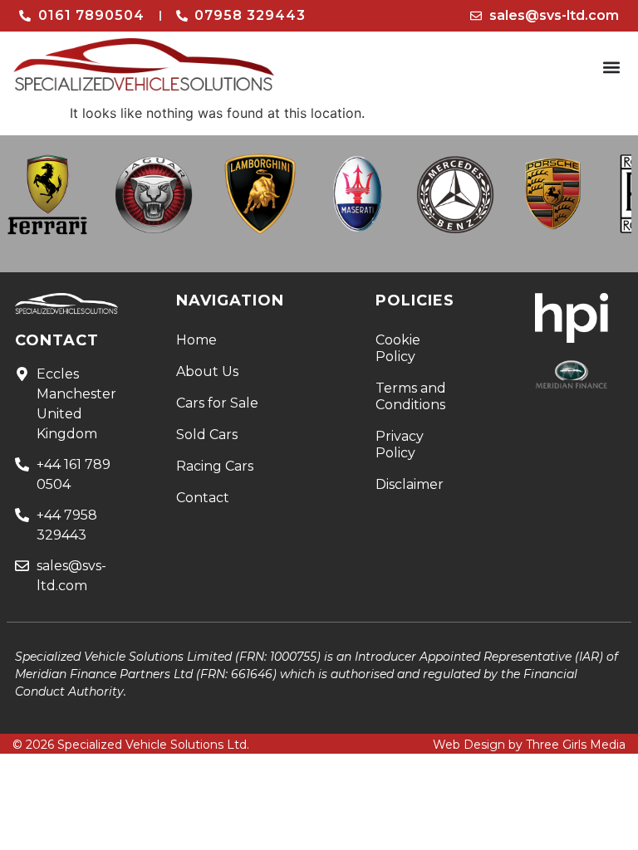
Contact (202, 498)
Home (196, 340)
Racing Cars (214, 466)
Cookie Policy (397, 348)
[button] (612, 67)
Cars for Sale (217, 403)
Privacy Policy (399, 444)
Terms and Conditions (410, 396)
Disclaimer (409, 484)
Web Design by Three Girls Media (529, 744)
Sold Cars (207, 434)
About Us (207, 371)
